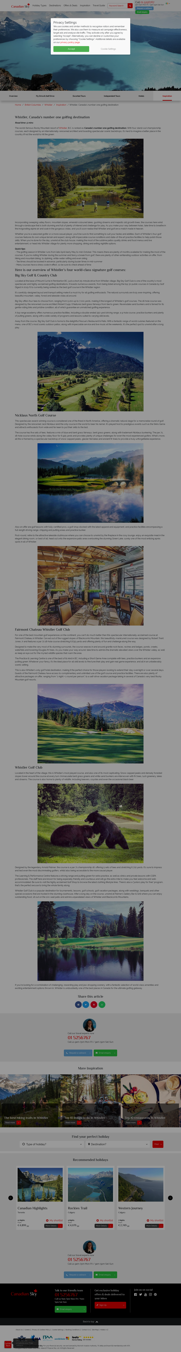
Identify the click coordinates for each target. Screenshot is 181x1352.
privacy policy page (70, 42)
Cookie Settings (108, 49)
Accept (71, 49)
